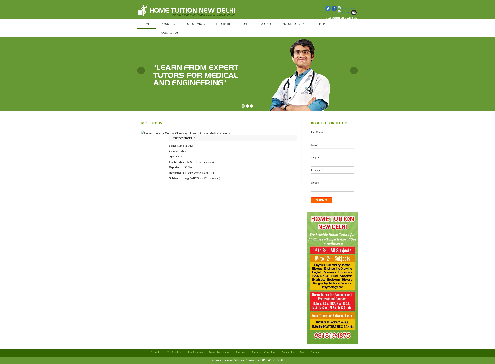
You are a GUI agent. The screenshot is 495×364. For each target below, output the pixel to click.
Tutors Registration (219, 352)
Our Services (174, 352)
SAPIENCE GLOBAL (271, 360)
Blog (302, 352)
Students (241, 352)
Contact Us (288, 352)
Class (315, 145)
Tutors (320, 23)
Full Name (318, 132)
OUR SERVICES (195, 23)
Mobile (316, 182)
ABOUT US (168, 23)
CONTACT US (169, 32)
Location (317, 170)
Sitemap (315, 352)
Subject (316, 157)
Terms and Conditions (264, 352)
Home (147, 23)
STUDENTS (265, 23)
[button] (141, 70)
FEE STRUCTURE (293, 23)
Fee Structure (195, 352)
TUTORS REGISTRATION (231, 23)
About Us (156, 352)
